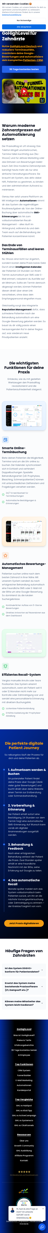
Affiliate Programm (24, 1155)
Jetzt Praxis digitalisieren (24, 923)
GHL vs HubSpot (24, 1105)
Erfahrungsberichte (24, 1045)
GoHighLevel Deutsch (23, 46)
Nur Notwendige (24, 20)
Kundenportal (24, 1090)
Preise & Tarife (24, 1040)
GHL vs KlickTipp (24, 1110)
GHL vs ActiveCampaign (24, 1115)
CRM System (24, 1070)
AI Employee (24, 1055)
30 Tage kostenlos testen (24, 69)
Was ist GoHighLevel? (24, 1035)
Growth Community (24, 1145)
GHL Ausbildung (24, 1150)
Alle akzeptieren (24, 27)
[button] (24, 91)
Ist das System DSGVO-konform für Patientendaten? (22, 970)
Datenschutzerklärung (11, 14)
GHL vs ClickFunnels (24, 1125)
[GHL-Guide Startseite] (24, 1190)
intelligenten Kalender (29, 266)
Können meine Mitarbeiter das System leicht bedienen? (22, 1003)
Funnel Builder (24, 1075)
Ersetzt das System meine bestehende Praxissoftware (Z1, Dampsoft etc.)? (21, 987)
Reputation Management (17, 309)
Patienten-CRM (33, 60)
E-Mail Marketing (24, 1080)
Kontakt (24, 1160)
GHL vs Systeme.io (24, 1120)
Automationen (28, 200)
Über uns (24, 1140)
